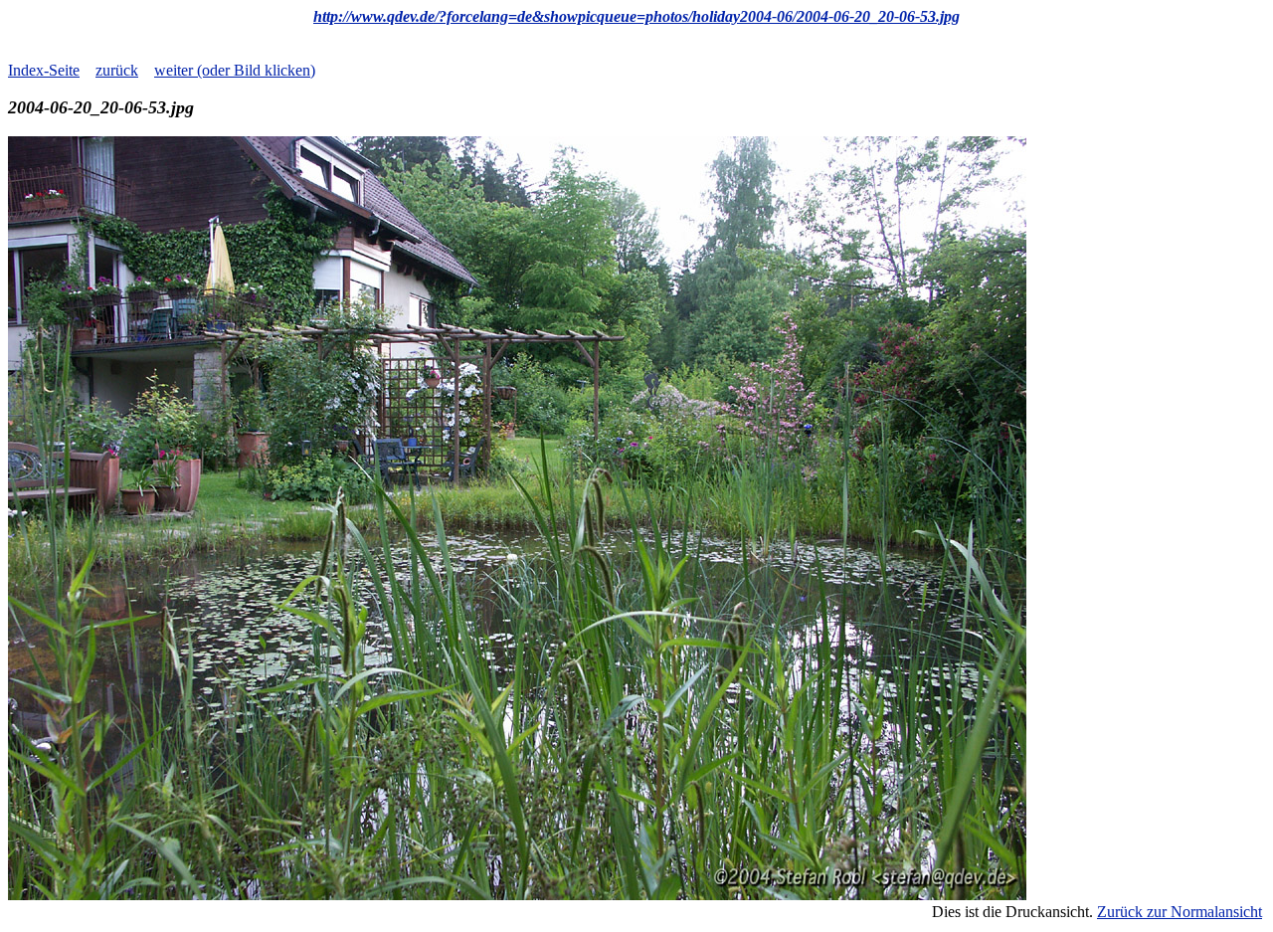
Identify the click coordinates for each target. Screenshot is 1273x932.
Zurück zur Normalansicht (1179, 911)
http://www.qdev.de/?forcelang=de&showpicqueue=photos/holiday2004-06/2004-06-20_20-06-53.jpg (636, 16)
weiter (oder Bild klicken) (234, 70)
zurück (116, 70)
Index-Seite (44, 70)
